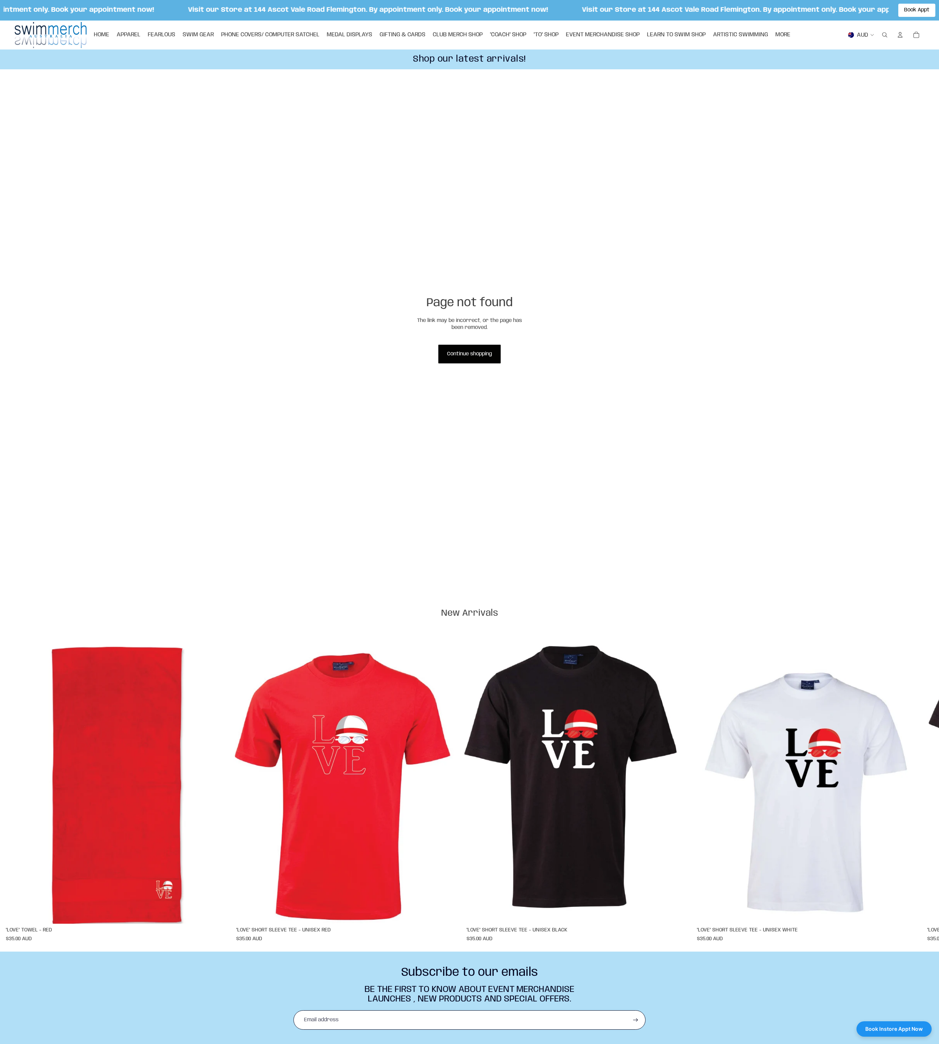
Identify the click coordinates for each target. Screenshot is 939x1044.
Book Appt (916, 9)
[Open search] (885, 35)
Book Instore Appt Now (894, 1029)
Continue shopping (469, 353)
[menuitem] (783, 35)
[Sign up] (635, 1020)
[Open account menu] (900, 35)
